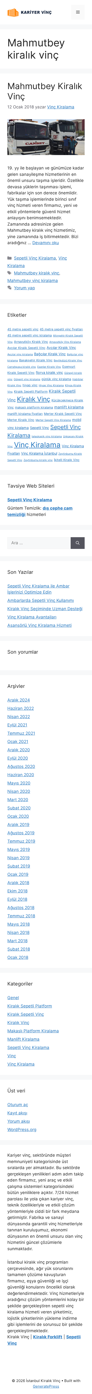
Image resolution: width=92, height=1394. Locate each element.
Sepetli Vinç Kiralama (35, 258)
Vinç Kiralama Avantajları (31, 617)
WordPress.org (21, 1129)
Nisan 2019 (18, 857)
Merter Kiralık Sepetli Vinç (63, 414)
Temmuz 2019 (21, 841)
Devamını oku (45, 242)
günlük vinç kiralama (56, 379)
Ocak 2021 (17, 741)
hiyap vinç (30, 385)
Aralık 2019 (18, 824)
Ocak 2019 (17, 874)
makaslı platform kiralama (34, 407)
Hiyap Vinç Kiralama (51, 385)
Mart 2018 (17, 940)
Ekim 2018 (17, 891)
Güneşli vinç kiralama (27, 379)
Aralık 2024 (18, 700)
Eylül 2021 (17, 725)
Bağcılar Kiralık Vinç (50, 354)
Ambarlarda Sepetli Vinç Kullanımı (40, 600)
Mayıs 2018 (18, 924)
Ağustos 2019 (21, 832)
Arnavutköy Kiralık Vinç (31, 342)
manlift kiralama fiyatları (25, 414)
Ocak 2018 (17, 957)
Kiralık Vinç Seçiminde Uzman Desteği (44, 608)
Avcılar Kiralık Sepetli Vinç (26, 348)
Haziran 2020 (20, 774)
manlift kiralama (69, 407)
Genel (13, 997)
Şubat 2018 (18, 949)
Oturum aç (17, 1104)
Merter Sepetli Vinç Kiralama (53, 420)
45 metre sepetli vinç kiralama (29, 335)
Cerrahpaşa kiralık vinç (21, 366)
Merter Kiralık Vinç (20, 420)
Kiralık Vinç (33, 399)
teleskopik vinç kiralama (47, 436)
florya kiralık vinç (49, 372)
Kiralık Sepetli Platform (31, 391)
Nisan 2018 (18, 932)
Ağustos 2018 (20, 907)
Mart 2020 (17, 799)
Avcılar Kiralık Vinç (61, 348)
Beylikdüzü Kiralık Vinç (68, 360)
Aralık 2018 (18, 882)
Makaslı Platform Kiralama (33, 1030)
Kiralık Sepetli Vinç (25, 1014)
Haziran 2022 (20, 708)
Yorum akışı (18, 1121)
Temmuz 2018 (21, 915)
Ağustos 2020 (21, 766)
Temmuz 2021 (21, 733)
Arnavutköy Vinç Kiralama (65, 342)
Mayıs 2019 (18, 849)
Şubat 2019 (18, 866)
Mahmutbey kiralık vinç (36, 273)
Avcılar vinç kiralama (20, 354)
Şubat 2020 (19, 808)
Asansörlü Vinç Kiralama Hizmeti (39, 625)
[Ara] (78, 543)
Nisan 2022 (18, 716)
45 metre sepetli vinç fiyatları (61, 329)
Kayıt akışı (17, 1113)
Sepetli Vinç (39, 428)
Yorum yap (24, 287)
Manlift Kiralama (23, 1039)
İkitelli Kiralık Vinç (66, 460)
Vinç (11, 1055)
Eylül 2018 (17, 899)
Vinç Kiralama (37, 444)
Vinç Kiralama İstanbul (39, 453)
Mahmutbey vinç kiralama (32, 280)
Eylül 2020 (17, 758)
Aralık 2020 (18, 749)
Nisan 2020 (18, 791)
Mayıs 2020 (18, 783)
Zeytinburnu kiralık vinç (38, 460)
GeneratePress (46, 1386)
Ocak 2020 (18, 816)
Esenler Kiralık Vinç (49, 366)
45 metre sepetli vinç (23, 329)
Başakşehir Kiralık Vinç (36, 360)
